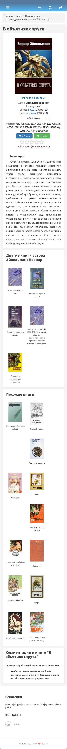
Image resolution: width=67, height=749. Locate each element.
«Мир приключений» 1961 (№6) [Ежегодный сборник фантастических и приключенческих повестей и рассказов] (37, 336)
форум (17, 704)
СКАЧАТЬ (25, 136)
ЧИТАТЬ (43, 136)
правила (49, 704)
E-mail (17, 724)
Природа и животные (18, 19)
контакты (26, 704)
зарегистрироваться (36, 678)
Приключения (32, 16)
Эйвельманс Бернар (37, 102)
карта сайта (38, 704)
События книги (33, 118)
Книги (19, 16)
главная (9, 704)
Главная (9, 16)
